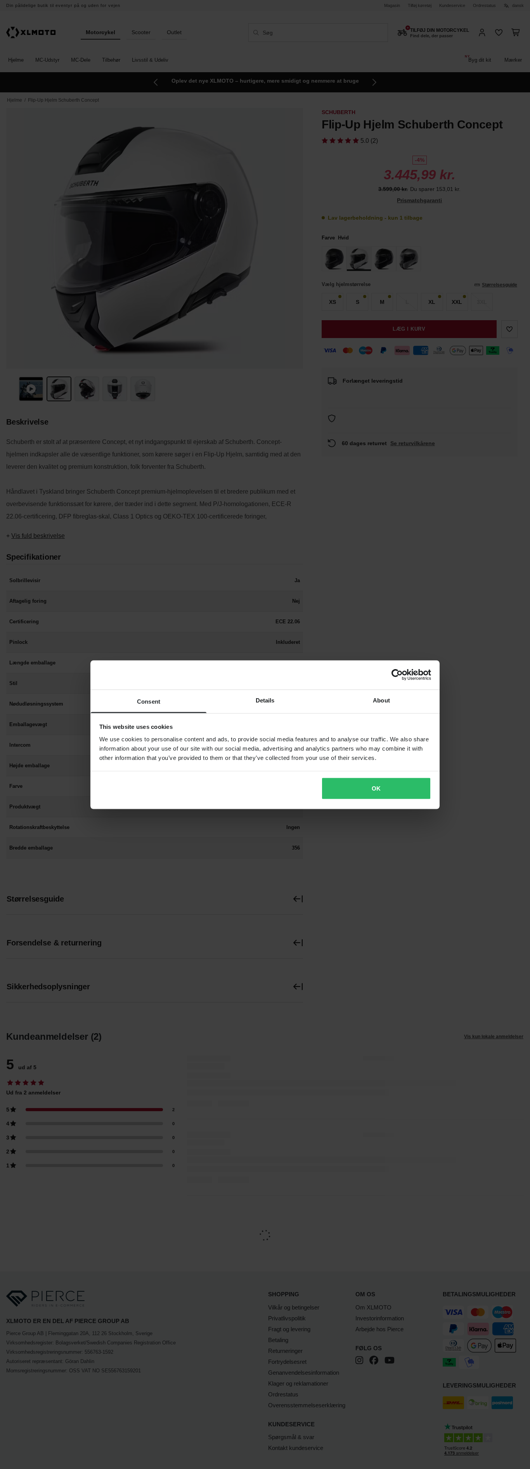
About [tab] (381, 700)
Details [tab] (265, 700)
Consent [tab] (148, 701)
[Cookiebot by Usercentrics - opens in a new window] (397, 675)
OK (376, 788)
